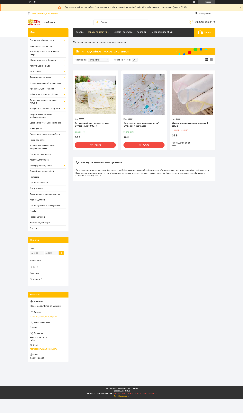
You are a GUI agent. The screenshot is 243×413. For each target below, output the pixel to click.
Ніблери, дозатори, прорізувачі (44, 94)
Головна (79, 32)
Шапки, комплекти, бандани (43, 60)
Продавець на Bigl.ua (121, 391)
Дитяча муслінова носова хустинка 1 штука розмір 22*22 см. (141, 124)
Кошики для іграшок (39, 160)
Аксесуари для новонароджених (45, 194)
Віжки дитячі (36, 128)
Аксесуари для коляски (40, 77)
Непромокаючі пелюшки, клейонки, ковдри (41, 115)
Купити (97, 145)
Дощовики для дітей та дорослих (45, 83)
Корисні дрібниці (37, 200)
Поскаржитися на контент (123, 393)
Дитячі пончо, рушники (40, 154)
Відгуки (33, 228)
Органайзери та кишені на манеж (45, 123)
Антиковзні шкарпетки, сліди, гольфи (43, 101)
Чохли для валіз (37, 140)
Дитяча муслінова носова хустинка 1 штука (190, 124)
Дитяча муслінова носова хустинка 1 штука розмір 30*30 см (93, 124)
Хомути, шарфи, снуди (40, 66)
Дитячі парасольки (39, 182)
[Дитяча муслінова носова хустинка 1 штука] (192, 94)
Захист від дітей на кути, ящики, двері (44, 53)
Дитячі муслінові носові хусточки (45, 205)
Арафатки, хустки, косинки (42, 89)
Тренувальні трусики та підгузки (45, 108)
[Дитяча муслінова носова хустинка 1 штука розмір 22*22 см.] (144, 94)
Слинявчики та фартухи (41, 46)
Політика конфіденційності (146, 393)
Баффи (33, 211)
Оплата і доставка (123, 32)
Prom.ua (135, 388)
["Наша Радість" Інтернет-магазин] (34, 22)
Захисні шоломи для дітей (42, 171)
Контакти (141, 32)
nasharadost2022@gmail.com (43, 349)
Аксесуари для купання (41, 165)
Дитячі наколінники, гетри (42, 40)
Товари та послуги (97, 32)
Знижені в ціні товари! (40, 222)
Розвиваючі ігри (37, 217)
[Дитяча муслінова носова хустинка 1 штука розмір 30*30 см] (95, 94)
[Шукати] (97, 22)
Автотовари (35, 71)
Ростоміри (34, 177)
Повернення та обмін (162, 32)
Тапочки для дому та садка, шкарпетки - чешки (43, 147)
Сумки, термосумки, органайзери (45, 134)
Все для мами (36, 188)
